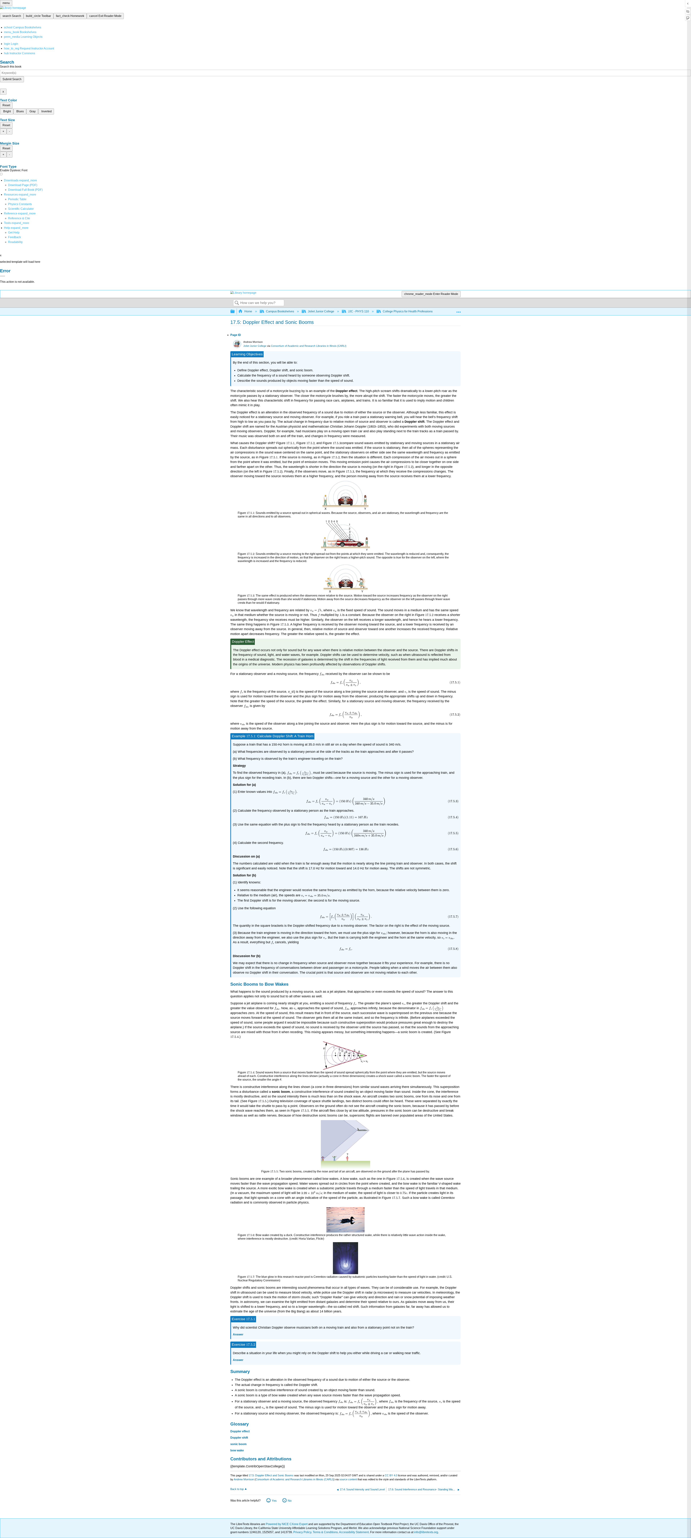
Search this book (10, 66)
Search (236, 303)
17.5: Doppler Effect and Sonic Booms (271, 1475)
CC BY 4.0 (391, 1475)
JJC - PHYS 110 (358, 311)
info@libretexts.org (425, 1532)
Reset (6, 105)
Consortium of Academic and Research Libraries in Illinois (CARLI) (308, 346)
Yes (274, 1500)
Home (248, 311)
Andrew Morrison (244, 1479)
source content (348, 1479)
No (290, 1500)
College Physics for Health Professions (407, 311)
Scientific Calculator (21, 208)
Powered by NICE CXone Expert (287, 1524)
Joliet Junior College (321, 311)
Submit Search (12, 79)
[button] (14, 237)
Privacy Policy (302, 1532)
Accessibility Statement (354, 1532)
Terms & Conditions (325, 1532)
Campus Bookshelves (280, 311)
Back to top (237, 1489)
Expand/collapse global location (458, 310)
